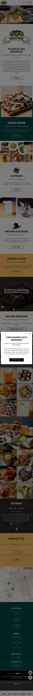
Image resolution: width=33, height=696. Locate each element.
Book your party (16, 360)
